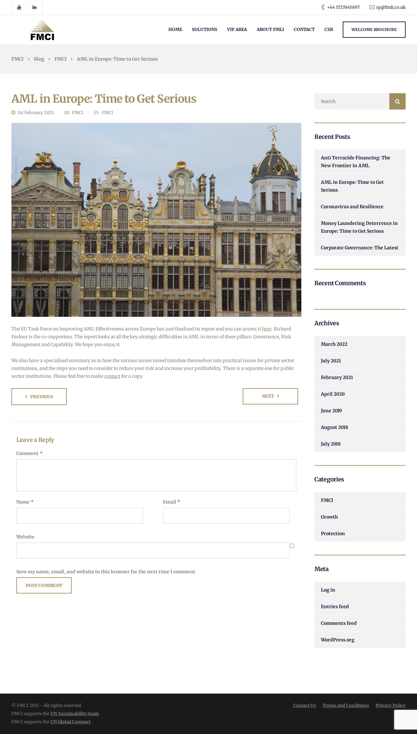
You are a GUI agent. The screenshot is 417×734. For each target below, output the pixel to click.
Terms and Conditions (346, 705)
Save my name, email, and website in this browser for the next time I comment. (106, 572)
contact (112, 376)
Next (268, 396)
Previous (41, 397)
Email (171, 502)
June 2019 (331, 411)
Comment (29, 453)
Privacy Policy (391, 705)
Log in (328, 590)
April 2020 (333, 394)
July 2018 (331, 444)
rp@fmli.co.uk (391, 7)
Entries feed (335, 606)
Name (25, 502)
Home (175, 29)
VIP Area (237, 29)
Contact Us (304, 705)
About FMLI (270, 29)
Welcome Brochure (374, 29)
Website (25, 537)
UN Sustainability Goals (74, 713)
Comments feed (339, 623)
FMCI (77, 112)
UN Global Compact (70, 722)
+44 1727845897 (343, 7)
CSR (328, 29)
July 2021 (331, 361)
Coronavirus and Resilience (352, 207)
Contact (304, 29)
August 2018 (334, 427)
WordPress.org (337, 640)
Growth (329, 517)
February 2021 (337, 377)
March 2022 (334, 344)
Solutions (204, 29)
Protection (333, 533)
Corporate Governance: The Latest (359, 248)
